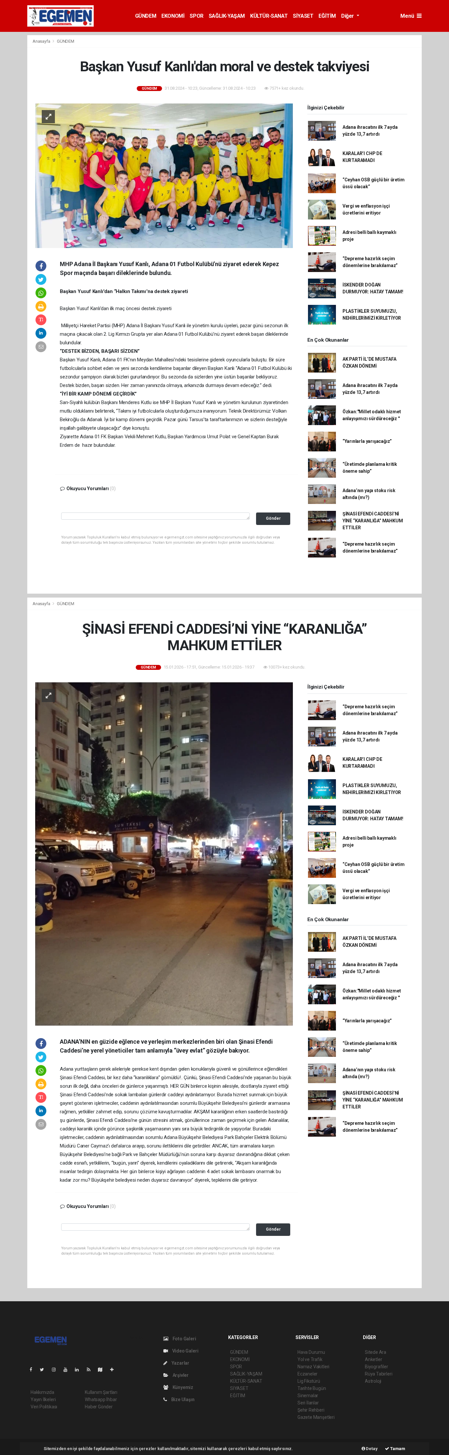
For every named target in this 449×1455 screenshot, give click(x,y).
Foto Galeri (184, 1338)
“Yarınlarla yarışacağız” (367, 441)
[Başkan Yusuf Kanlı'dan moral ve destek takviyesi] (164, 175)
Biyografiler (376, 1366)
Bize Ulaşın (182, 1399)
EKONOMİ (172, 16)
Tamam (397, 1448)
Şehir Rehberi (310, 1410)
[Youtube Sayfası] (68, 1369)
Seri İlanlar (308, 1402)
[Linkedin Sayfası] (79, 1369)
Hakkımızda (42, 1392)
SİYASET (303, 16)
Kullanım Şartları (101, 1392)
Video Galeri (184, 1350)
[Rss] (91, 1369)
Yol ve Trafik (309, 1359)
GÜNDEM (145, 16)
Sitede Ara (375, 1352)
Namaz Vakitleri (313, 1366)
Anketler (373, 1359)
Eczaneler (307, 1373)
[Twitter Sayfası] (44, 1369)
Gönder (273, 518)
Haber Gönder (99, 1406)
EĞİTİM (327, 16)
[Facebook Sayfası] (33, 1369)
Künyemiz (182, 1387)
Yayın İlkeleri (43, 1399)
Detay (371, 1448)
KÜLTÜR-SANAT (269, 16)
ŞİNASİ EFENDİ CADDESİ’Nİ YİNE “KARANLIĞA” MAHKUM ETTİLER (373, 520)
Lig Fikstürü (308, 1381)
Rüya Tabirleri (378, 1373)
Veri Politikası (44, 1406)
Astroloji (373, 1381)
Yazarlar (180, 1363)
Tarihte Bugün (311, 1388)
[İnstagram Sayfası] (56, 1369)
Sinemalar (307, 1395)
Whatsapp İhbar (101, 1399)
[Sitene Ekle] (114, 1369)
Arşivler (180, 1375)
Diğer (348, 16)
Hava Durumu (311, 1352)
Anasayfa (42, 41)
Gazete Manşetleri (316, 1417)
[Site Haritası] (103, 1369)
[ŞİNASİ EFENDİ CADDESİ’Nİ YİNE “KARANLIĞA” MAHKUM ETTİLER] (164, 853)
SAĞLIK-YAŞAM (227, 16)
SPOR (196, 16)
